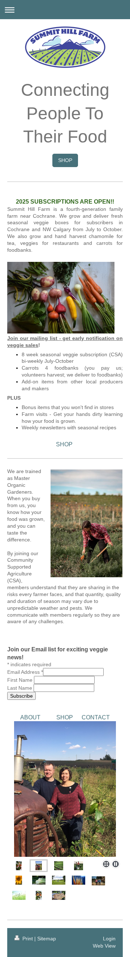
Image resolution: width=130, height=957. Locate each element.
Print (27, 938)
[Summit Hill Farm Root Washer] (58, 895)
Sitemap (46, 938)
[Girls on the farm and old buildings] (58, 880)
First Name (19, 680)
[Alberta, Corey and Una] (98, 880)
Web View (104, 946)
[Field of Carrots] (58, 865)
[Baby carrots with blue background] (78, 880)
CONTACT (96, 717)
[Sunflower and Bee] (19, 880)
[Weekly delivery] (19, 865)
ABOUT (30, 717)
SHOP (65, 160)
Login (109, 938)
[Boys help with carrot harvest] (78, 865)
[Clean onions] (39, 880)
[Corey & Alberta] (65, 789)
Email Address (25, 672)
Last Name (19, 688)
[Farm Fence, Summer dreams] (19, 895)
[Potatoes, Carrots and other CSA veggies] (39, 895)
